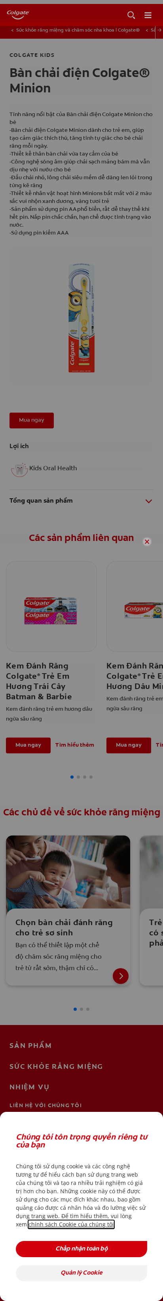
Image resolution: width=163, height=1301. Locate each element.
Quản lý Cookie (81, 1273)
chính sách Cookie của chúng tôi (71, 1224)
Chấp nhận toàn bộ (81, 1249)
